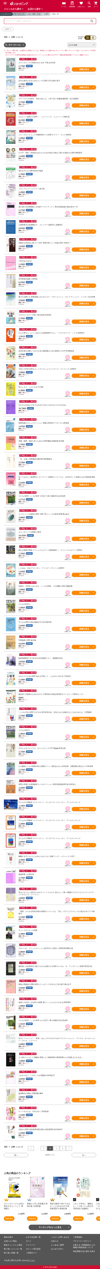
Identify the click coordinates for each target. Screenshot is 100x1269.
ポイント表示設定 (33, 1249)
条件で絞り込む (15, 45)
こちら (32, 1260)
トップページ (6, 14)
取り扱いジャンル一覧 (13, 1249)
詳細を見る (84, 69)
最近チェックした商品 (13, 1245)
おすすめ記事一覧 (33, 1237)
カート (28, 1241)
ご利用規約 (77, 1237)
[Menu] (5, 3)
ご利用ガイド (31, 1253)
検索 (92, 21)
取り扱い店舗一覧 (11, 1253)
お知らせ (54, 1241)
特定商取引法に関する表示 (84, 1251)
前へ (16, 1155)
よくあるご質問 (57, 1245)
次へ (84, 1155)
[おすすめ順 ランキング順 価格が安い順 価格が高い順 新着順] (81, 45)
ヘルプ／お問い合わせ (60, 1237)
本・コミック (19, 14)
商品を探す (8, 1237)
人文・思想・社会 (34, 14)
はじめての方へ (57, 1249)
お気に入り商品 (10, 1241)
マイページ (30, 1245)
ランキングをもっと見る (50, 1227)
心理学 (46, 14)
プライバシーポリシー (82, 1241)
